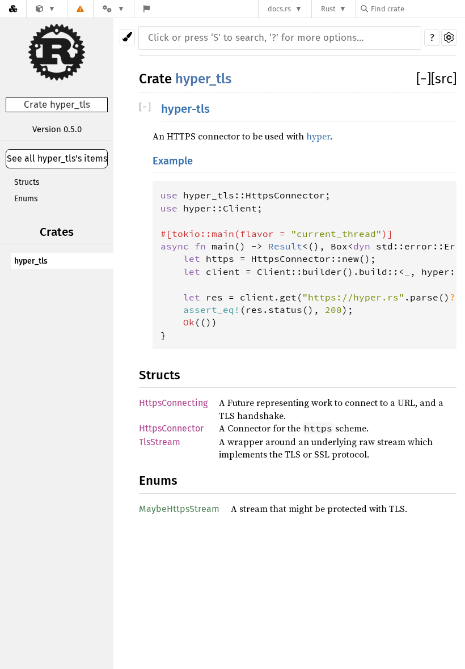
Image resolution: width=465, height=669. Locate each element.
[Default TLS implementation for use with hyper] (46, 9)
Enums (26, 199)
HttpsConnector (171, 428)
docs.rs (279, 9)
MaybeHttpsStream (179, 508)
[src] (443, 79)
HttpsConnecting (173, 402)
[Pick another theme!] (127, 37)
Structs (27, 182)
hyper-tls (185, 109)
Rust (328, 9)
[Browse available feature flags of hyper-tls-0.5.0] (146, 9)
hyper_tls (31, 261)
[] (423, 79)
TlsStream (159, 442)
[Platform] (113, 9)
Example (173, 161)
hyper (318, 136)
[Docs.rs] (13, 9)
